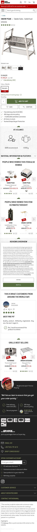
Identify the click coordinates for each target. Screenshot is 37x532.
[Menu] (3, 10)
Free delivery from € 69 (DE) (13, 112)
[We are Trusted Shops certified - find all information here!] (21, 412)
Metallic (4, 89)
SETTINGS (18, 279)
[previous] (3, 179)
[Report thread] (13, 309)
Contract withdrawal (10, 498)
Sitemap (5, 523)
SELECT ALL (18, 285)
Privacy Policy (27, 274)
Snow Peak (6, 19)
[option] (18, 44)
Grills (3, 15)
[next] (34, 179)
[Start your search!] (34, 10)
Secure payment (11, 410)
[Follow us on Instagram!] (4, 482)
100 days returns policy (12, 114)
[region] (18, 266)
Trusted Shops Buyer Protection (14, 121)
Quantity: (3, 97)
